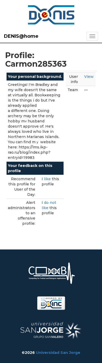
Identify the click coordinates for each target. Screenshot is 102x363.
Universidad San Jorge (58, 352)
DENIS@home (21, 36)
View (89, 76)
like (48, 179)
